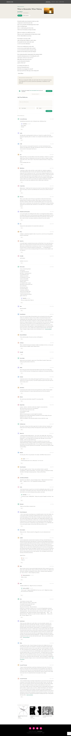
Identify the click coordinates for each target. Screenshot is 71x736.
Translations (27, 15)
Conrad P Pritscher (23, 665)
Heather (21, 376)
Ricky (21, 643)
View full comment (48, 329)
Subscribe (61, 1)
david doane (22, 621)
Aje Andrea (22, 387)
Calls (57, 1)
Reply (22, 129)
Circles (53, 1)
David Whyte (20, 11)
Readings (48, 1)
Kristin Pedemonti (23, 512)
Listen (20, 15)
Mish (21, 566)
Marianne (21, 504)
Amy (21, 599)
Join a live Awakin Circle (34, 90)
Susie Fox (21, 241)
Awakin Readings (20, 6)
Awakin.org (10, 1)
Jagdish (21, 537)
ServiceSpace (40, 731)
